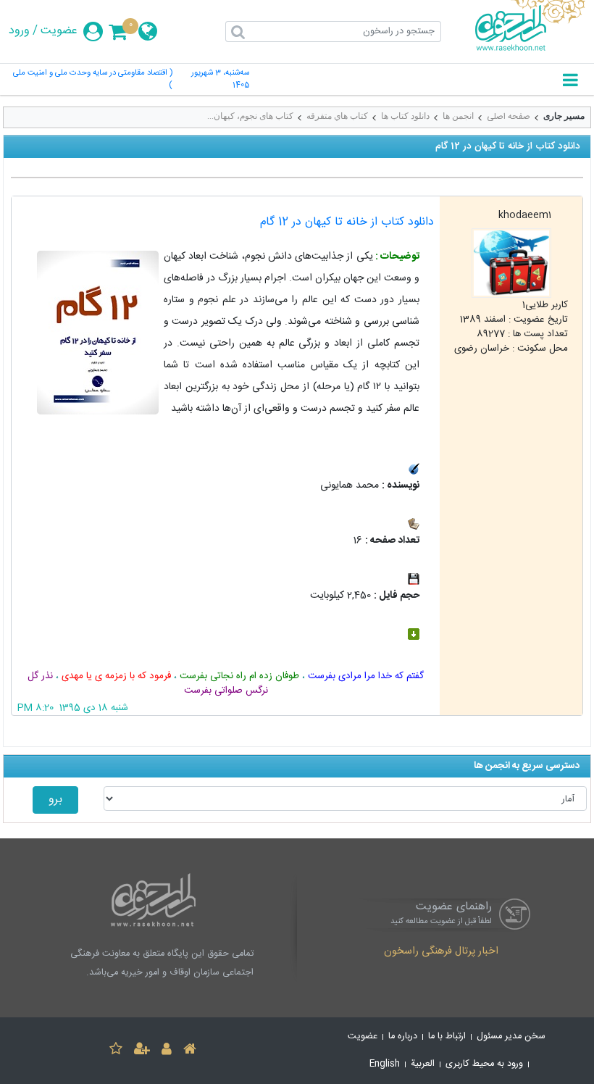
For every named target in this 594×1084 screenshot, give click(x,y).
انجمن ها (458, 116)
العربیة (423, 1064)
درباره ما (402, 1036)
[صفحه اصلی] (189, 1051)
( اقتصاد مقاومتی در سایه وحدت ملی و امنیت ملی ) (92, 79)
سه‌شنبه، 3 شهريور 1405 (219, 79)
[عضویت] (142, 1051)
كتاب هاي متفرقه (337, 116)
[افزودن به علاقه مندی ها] (116, 1051)
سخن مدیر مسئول (511, 1036)
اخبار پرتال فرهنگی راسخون (441, 952)
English (384, 1064)
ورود (19, 31)
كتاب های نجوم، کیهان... (250, 116)
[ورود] (166, 1051)
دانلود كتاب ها (405, 116)
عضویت (59, 31)
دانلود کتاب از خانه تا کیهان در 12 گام (347, 222)
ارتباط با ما (447, 1036)
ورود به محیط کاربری (484, 1064)
